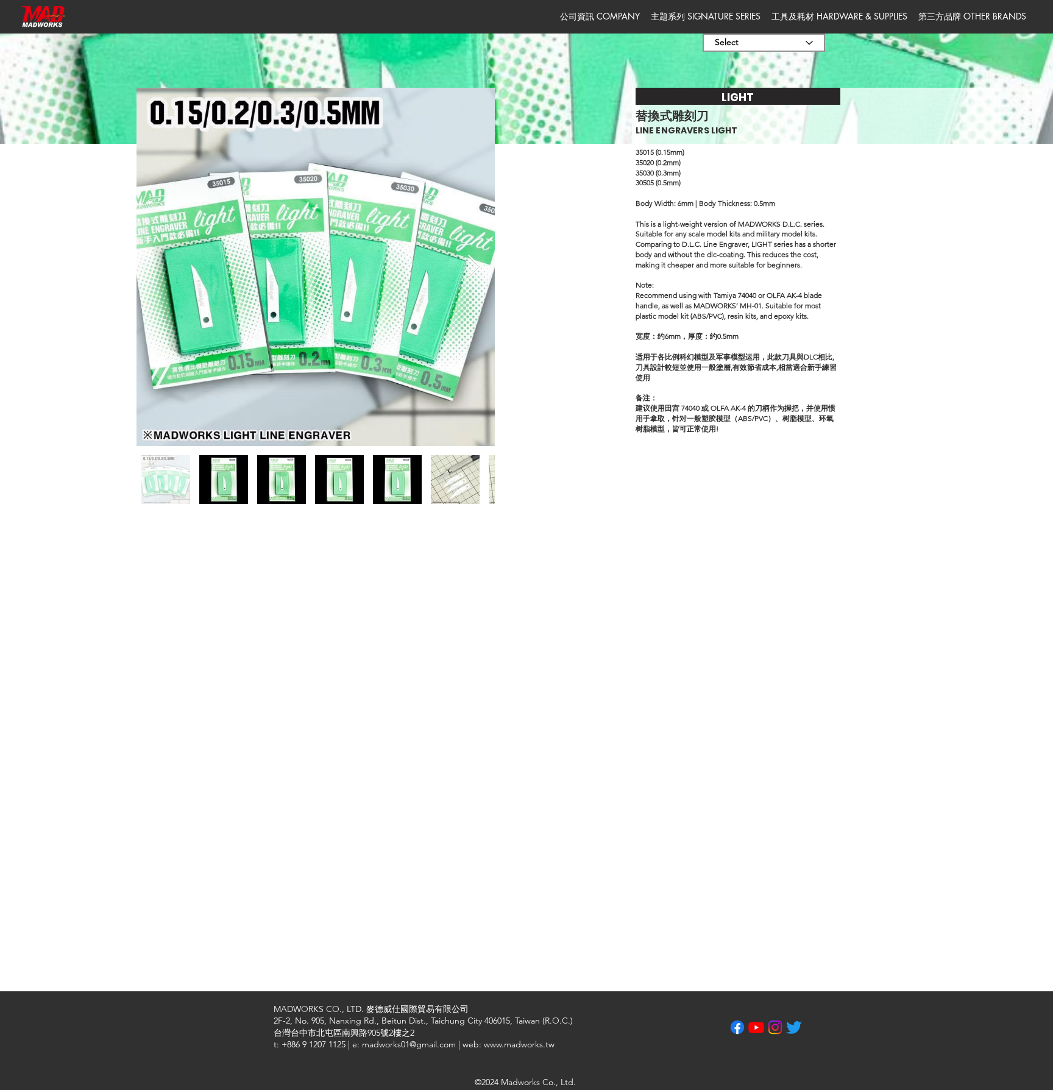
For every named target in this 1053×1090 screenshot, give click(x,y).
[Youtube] (756, 1027)
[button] (600, 16)
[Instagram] (775, 1027)
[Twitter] (794, 1027)
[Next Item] (474, 266)
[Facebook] (737, 1027)
